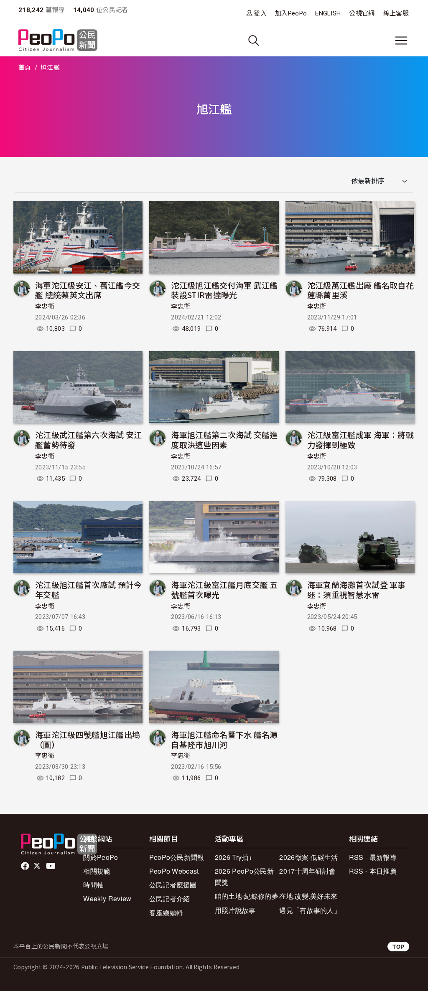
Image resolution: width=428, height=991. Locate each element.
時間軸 (93, 885)
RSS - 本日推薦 (373, 871)
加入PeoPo (291, 13)
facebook (26, 866)
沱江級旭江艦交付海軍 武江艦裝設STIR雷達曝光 (224, 290)
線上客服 (396, 13)
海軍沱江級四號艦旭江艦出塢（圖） (87, 739)
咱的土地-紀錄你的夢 (246, 896)
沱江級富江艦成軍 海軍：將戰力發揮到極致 (360, 439)
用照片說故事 (235, 910)
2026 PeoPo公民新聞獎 (244, 876)
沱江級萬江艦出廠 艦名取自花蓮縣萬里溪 (360, 290)
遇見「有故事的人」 (310, 910)
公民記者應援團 (173, 885)
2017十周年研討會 (307, 871)
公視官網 (361, 13)
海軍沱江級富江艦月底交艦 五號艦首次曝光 (224, 589)
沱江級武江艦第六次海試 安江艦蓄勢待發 (88, 439)
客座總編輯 (166, 912)
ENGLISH (328, 13)
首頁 (24, 67)
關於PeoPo (100, 857)
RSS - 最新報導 (373, 857)
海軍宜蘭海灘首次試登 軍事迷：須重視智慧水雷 (356, 589)
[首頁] (57, 40)
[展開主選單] (401, 40)
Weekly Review (107, 898)
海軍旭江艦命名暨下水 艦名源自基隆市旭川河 (224, 739)
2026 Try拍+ (233, 857)
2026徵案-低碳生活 (308, 857)
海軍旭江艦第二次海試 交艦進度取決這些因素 (224, 439)
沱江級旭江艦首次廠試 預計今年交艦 (88, 589)
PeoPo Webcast (174, 871)
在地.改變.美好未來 (308, 896)
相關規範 (96, 871)
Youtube (51, 866)
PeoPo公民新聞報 (176, 857)
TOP (398, 946)
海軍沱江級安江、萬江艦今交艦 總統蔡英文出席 (87, 290)
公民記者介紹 (169, 898)
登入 (260, 13)
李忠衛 (44, 306)
